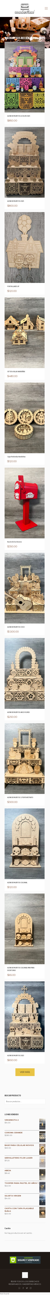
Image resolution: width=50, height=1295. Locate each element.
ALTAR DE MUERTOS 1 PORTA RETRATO (20, 797)
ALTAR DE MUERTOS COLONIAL (17, 882)
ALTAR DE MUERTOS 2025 (15, 201)
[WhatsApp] (19, 1288)
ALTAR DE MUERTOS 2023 (15, 1055)
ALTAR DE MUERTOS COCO (16, 627)
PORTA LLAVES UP (13, 286)
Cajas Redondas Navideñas (16, 457)
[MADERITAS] (25, 8)
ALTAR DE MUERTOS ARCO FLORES (18, 712)
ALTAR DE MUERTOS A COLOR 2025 (18, 116)
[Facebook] (23, 1288)
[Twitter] (26, 1288)
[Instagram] (30, 1288)
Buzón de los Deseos (14, 542)
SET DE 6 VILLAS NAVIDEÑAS (16, 371)
